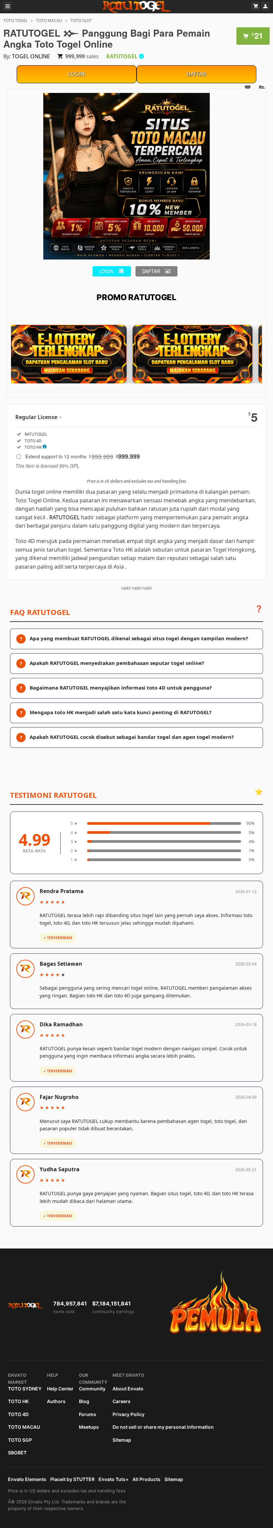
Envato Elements (27, 1479)
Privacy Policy (128, 1414)
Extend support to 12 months (82, 456)
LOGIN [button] (106, 271)
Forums (87, 1414)
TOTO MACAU (49, 20)
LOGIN (76, 74)
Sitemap (122, 1440)
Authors (56, 1401)
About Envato (128, 1388)
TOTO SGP (20, 1440)
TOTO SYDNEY (25, 1388)
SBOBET (17, 1452)
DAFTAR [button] (151, 271)
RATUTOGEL (64, 517)
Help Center (60, 1388)
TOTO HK (18, 1401)
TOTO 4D (18, 1414)
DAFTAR (196, 74)
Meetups (89, 1427)
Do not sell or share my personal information (163, 1427)
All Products (146, 1479)
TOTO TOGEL (15, 20)
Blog (84, 1401)
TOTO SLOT (81, 20)
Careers (122, 1401)
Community (92, 1388)
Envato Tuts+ (114, 1479)
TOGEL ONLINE (31, 56)
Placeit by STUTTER (72, 1479)
